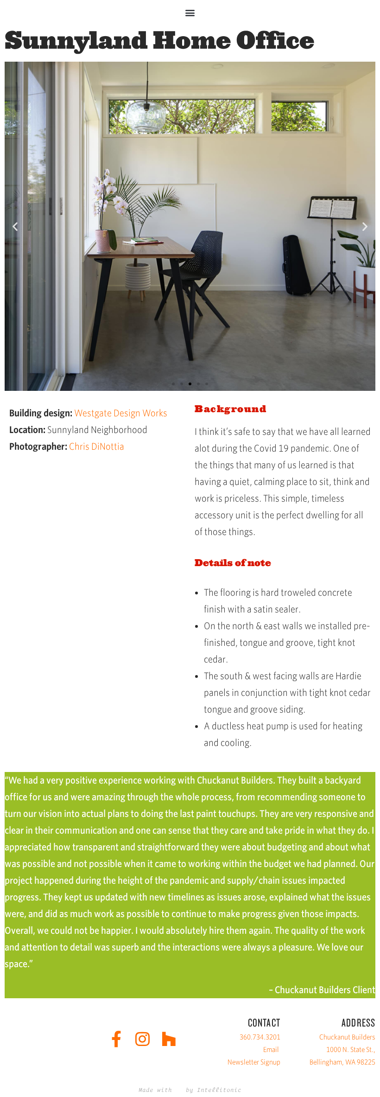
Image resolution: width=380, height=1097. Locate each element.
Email (271, 1049)
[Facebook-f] (116, 1039)
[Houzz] (169, 1039)
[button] (190, 12)
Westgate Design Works (120, 413)
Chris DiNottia (96, 446)
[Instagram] (142, 1039)
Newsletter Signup (254, 1062)
